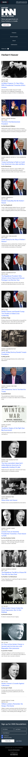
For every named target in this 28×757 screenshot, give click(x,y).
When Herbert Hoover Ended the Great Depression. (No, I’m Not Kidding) (12, 610)
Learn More (19, 741)
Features (14, 32)
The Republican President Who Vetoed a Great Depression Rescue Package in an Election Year (12, 278)
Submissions (14, 44)
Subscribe (6, 25)
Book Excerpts (14, 36)
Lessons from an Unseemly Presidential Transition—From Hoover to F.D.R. (13, 534)
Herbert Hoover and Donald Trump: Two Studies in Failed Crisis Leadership (12, 313)
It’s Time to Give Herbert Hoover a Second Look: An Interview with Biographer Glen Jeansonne (12, 646)
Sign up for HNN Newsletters (14, 749)
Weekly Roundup (8, 737)
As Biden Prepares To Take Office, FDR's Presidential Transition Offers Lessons (13, 85)
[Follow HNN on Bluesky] (8, 48)
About (14, 40)
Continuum (6, 735)
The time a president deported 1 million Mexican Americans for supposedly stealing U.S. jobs (12, 465)
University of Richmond (21, 2)
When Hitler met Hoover (9, 500)
